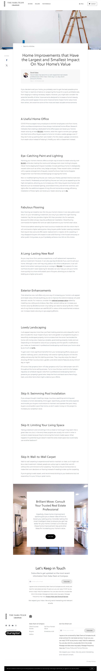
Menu (82, 3)
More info (81, 668)
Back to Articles (28, 46)
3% (67, 191)
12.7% (33, 348)
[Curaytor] (13, 635)
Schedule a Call (49, 631)
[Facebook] (6, 625)
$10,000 (40, 131)
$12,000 (59, 266)
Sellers (37, 3)
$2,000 (23, 163)
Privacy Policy (91, 661)
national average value (60, 300)
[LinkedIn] (9, 625)
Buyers (30, 3)
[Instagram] (15, 625)
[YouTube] (12, 625)
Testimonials (46, 3)
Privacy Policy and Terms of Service (57, 596)
